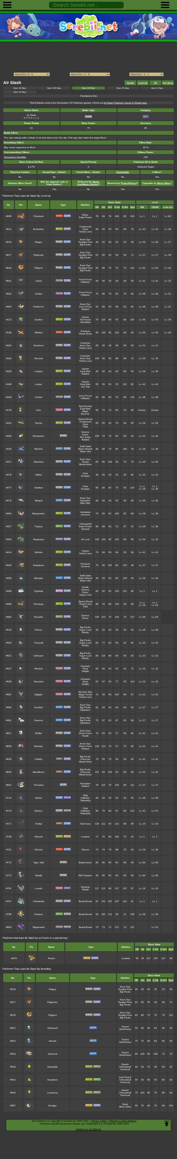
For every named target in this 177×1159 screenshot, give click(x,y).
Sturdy (85, 462)
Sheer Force (85, 733)
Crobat (38, 397)
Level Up (143, 82)
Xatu (38, 410)
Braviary (38, 746)
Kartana (38, 914)
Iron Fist (85, 386)
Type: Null (38, 862)
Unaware (85, 666)
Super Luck (85, 594)
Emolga (52, 1105)
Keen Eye (85, 239)
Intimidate (85, 512)
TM (155, 82)
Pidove (38, 630)
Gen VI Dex (123, 88)
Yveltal (38, 823)
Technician (85, 319)
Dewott (52, 1041)
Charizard (38, 216)
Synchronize (85, 406)
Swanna (38, 720)
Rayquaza (38, 539)
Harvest (85, 529)
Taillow (38, 474)
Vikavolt (38, 836)
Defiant (85, 309)
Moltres (38, 332)
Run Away (85, 437)
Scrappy (85, 476)
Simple (85, 671)
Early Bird (85, 371)
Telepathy (85, 800)
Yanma (38, 423)
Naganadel (38, 927)
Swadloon (52, 1079)
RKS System (85, 875)
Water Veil (85, 451)
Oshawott (52, 1028)
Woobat (38, 668)
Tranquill (38, 642)
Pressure (85, 331)
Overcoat (85, 759)
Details (130, 82)
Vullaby (38, 759)
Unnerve (85, 514)
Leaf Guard (125, 1077)
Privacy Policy (99, 1121)
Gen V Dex (157, 88)
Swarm (85, 317)
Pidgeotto (38, 255)
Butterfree (38, 229)
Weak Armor (85, 464)
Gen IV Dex (20, 92)
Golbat (38, 293)
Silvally (38, 875)
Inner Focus (85, 279)
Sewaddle (52, 1067)
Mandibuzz (38, 772)
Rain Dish (85, 503)
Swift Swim (85, 446)
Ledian (38, 384)
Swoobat (38, 681)
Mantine (38, 449)
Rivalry (85, 632)
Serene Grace (85, 433)
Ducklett (38, 707)
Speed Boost (85, 419)
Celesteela (38, 901)
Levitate (85, 836)
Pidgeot (38, 268)
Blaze (85, 215)
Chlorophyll (85, 524)
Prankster (85, 783)
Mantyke (38, 578)
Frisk (85, 426)
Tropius (38, 526)
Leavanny (52, 1092)
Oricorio (39, 849)
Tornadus (39, 785)
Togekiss (38, 591)
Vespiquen (38, 565)
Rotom (51, 958)
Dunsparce (38, 436)
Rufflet (38, 733)
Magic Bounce (85, 412)
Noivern (39, 811)
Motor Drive (125, 1106)
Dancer (85, 849)
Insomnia (85, 343)
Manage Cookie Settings (122, 1121)
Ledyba (39, 371)
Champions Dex (88, 96)
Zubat (38, 281)
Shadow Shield (85, 888)
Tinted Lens (85, 231)
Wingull (38, 500)
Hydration (85, 500)
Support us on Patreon (88, 1129)
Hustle (85, 587)
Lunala (38, 888)
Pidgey (38, 242)
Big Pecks (85, 244)
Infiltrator (85, 282)
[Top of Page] (166, 1123)
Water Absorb (85, 449)
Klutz (85, 668)
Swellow (38, 487)
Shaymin (38, 617)
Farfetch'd (38, 306)
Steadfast (85, 322)
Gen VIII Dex (54, 88)
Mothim (38, 552)
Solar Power (85, 217)
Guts (85, 473)
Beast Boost (85, 901)
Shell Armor (125, 1029)
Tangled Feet (85, 242)
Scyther (39, 319)
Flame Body (85, 333)
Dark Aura (85, 823)
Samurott (52, 1054)
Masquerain (38, 513)
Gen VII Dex (88, 88)
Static (125, 1104)
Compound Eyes (85, 227)
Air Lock (85, 539)
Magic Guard (85, 694)
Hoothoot (39, 345)
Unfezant (38, 655)
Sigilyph (38, 694)
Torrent (125, 1026)
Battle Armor (85, 862)
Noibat (38, 798)
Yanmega (38, 604)
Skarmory (39, 462)
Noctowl (38, 358)
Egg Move (167, 82)
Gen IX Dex (20, 88)
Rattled (85, 374)
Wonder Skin (85, 692)
